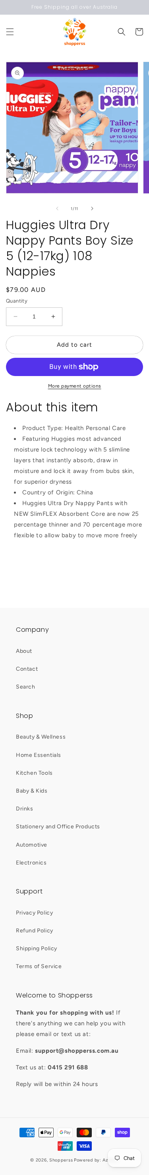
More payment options (74, 386)
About (24, 651)
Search (25, 686)
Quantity (16, 301)
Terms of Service (39, 966)
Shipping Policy (36, 948)
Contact (27, 669)
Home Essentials (38, 755)
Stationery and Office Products (58, 826)
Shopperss (61, 1160)
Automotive (31, 844)
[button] (10, 32)
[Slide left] (57, 208)
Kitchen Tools (34, 773)
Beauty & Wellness (41, 736)
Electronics (31, 862)
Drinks (24, 808)
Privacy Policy (34, 912)
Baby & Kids (32, 790)
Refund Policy (34, 930)
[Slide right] (92, 208)
